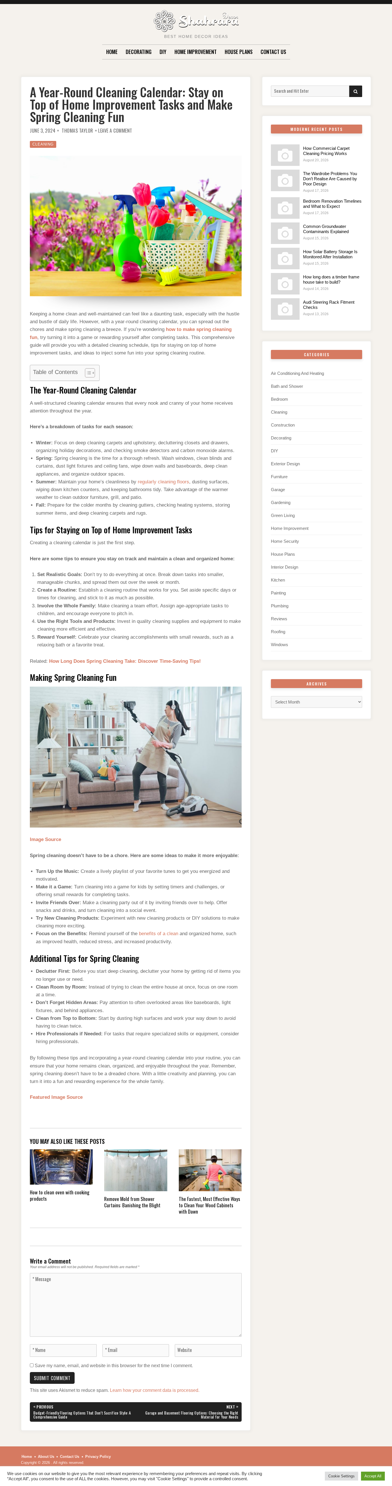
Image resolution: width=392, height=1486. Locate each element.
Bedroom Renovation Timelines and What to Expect (332, 204)
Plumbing (279, 605)
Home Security (285, 541)
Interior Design (284, 567)
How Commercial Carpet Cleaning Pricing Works (326, 151)
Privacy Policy (98, 1456)
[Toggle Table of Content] (87, 373)
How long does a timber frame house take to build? (331, 279)
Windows (279, 644)
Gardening (280, 502)
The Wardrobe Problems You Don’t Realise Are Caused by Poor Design (330, 178)
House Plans (239, 51)
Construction (283, 425)
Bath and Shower (287, 386)
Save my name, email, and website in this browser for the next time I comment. (114, 1365)
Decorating (139, 51)
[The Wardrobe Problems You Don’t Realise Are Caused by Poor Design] (285, 180)
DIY (163, 51)
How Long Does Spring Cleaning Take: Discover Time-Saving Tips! (125, 661)
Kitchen (278, 580)
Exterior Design (285, 463)
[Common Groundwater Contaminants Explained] (285, 233)
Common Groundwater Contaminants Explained (326, 229)
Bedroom (279, 399)
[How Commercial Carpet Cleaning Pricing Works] (285, 155)
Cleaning (43, 144)
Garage (278, 489)
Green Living (283, 515)
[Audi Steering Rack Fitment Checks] (285, 309)
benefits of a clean (158, 933)
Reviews (279, 618)
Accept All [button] (372, 1476)
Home (112, 51)
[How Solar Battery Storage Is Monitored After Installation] (285, 258)
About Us (46, 1456)
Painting (278, 592)
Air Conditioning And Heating (297, 373)
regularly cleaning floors (163, 482)
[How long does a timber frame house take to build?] (285, 284)
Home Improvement (195, 51)
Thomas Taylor (77, 130)
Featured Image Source (56, 1097)
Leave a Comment (115, 130)
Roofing (278, 631)
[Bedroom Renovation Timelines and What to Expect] (285, 208)
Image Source (45, 839)
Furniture (279, 476)
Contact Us (273, 51)
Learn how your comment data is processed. (154, 1390)
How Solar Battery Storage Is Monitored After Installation (330, 254)
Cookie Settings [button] (341, 1476)
